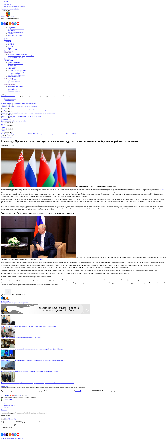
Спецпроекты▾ (8, 60)
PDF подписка (5, 1)
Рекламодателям (12, 89)
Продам (3, 124)
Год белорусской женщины (16, 29)
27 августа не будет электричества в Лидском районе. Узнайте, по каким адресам (25, 110)
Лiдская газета (5, 386)
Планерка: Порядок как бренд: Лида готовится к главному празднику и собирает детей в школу (29, 371)
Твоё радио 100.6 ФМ (14, 81)
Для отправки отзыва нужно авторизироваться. (15, 302)
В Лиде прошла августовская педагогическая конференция (18, 103)
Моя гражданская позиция (15, 64)
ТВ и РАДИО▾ (8, 78)
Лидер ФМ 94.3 (12, 80)
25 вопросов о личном (14, 76)
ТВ (8, 83)
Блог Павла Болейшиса (14, 73)
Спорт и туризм (12, 49)
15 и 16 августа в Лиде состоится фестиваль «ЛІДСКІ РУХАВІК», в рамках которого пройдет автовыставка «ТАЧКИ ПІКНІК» (38, 134)
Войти (17, 9)
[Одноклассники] (7, 298)
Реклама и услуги (9, 84)
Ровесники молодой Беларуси (16, 72)
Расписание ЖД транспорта (16, 57)
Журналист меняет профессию (17, 70)
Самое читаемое (9, 100)
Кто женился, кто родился (15, 32)
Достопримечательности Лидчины (14, 6)
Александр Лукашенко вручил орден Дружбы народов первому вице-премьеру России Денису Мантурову (32, 349)
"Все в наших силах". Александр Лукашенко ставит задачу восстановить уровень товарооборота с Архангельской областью (37, 383)
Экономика (7, 40)
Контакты (4, 410)
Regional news (12, 27)
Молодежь (11, 43)
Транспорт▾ (7, 52)
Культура (10, 33)
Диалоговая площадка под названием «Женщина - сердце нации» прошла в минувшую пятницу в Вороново (33, 360)
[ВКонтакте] (2, 298)
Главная (3, 96)
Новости (8, 96)
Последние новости (10, 99)
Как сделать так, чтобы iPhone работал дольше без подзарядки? (19, 106)
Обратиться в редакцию (8, 9)
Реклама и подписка (10, 405)
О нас (6, 404)
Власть (6, 38)
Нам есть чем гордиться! (15, 35)
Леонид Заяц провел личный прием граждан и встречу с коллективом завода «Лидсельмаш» (28, 113)
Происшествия (8, 51)
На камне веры (12, 65)
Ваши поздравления (14, 88)
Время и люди (12, 67)
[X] (4, 298)
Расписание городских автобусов (17, 54)
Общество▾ (7, 41)
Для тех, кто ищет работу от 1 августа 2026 (13, 121)
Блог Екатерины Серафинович (17, 75)
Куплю (3, 130)
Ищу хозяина (11, 30)
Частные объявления (14, 91)
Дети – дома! (11, 68)
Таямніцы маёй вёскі (14, 62)
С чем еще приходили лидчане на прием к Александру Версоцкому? (21, 116)
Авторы (6, 407)
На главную (7, 4)
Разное (3, 127)
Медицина (11, 44)
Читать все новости (6, 119)
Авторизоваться (5, 301)
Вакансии (7, 59)
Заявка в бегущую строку (15, 86)
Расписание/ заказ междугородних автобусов (21, 56)
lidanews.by (78, 391)
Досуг (9, 48)
